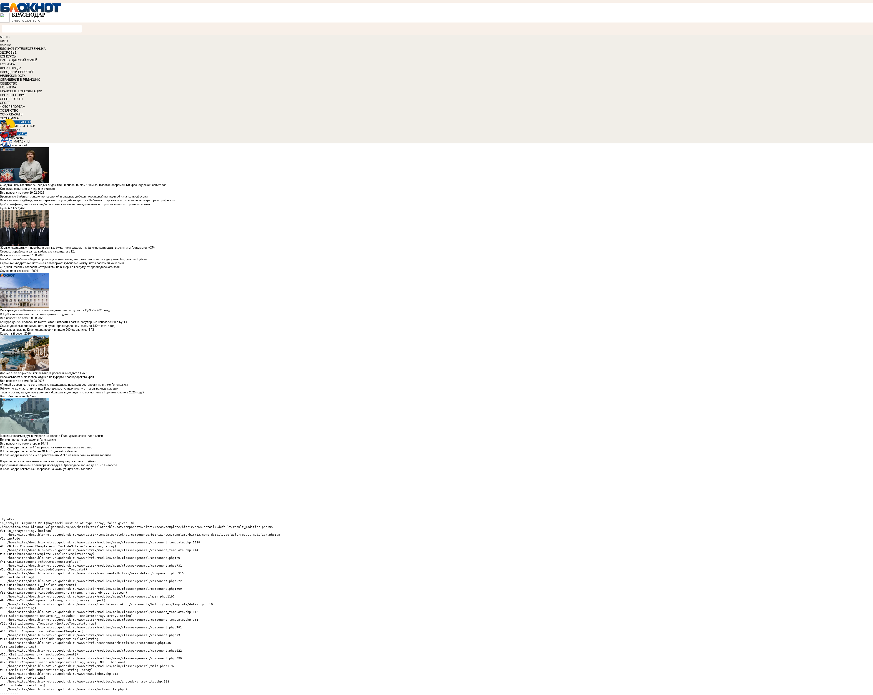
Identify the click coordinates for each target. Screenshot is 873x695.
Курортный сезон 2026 (15, 333)
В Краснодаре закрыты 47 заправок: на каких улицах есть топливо (46, 447)
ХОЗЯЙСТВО (9, 110)
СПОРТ (5, 103)
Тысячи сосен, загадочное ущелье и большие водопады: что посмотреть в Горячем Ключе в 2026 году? (72, 392)
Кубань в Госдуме (12, 208)
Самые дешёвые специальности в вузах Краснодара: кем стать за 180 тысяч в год (57, 326)
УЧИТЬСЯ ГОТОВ (23, 126)
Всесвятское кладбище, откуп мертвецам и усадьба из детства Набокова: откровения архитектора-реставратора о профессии (87, 200)
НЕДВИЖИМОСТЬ (13, 76)
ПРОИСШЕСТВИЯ (12, 95)
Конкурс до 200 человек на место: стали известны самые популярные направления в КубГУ (64, 322)
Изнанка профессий (13, 145)
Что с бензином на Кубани (18, 396)
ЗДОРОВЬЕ (8, 52)
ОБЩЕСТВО (8, 83)
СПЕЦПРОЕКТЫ (11, 99)
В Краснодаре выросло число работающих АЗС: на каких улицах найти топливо (55, 455)
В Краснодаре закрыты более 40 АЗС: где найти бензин (38, 451)
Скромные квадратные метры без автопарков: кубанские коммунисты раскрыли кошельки (62, 263)
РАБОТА (25, 122)
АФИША (5, 45)
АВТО (4, 41)
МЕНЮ (5, 37)
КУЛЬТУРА (7, 64)
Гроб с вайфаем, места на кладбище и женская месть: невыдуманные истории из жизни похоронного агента (75, 204)
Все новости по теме (14, 192)
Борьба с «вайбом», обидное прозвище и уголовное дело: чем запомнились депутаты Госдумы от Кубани (73, 259)
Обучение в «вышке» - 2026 (19, 270)
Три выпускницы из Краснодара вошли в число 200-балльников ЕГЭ (47, 329)
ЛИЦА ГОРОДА (10, 68)
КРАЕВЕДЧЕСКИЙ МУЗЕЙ (18, 60)
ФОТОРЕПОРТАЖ (12, 106)
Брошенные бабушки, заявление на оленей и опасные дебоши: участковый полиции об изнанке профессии (74, 196)
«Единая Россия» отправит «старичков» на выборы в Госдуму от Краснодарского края (60, 267)
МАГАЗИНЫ (22, 141)
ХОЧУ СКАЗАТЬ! (11, 114)
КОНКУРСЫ (8, 56)
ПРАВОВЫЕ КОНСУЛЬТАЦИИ (21, 91)
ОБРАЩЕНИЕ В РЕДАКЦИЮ (20, 79)
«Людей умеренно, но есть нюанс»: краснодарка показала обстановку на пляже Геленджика (64, 384)
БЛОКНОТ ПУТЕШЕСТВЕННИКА (23, 48)
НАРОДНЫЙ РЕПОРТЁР (17, 72)
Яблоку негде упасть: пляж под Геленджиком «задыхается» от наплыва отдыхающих (59, 388)
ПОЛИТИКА (8, 87)
